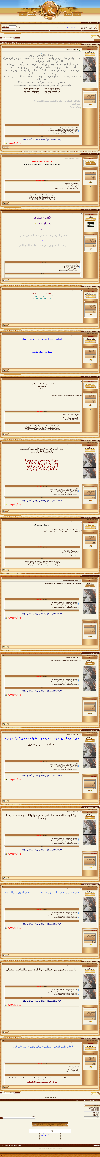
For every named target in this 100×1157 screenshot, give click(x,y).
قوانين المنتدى (96, 1117)
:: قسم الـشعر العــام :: (57, 27)
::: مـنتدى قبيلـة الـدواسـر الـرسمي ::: (87, 27)
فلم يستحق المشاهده (74, 1066)
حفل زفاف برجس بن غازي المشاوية (71, 414)
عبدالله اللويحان (75, 1070)
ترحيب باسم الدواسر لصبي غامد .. (71, 184)
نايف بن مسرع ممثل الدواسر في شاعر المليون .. (67, 129)
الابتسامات (97, 1113)
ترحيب (77, 187)
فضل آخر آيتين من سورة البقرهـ (72, 265)
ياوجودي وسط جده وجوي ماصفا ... (71, 183)
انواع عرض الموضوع (6, 42)
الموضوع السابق (53, 1097)
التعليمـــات (47, 30)
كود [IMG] (97, 1114)
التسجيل (82, 30)
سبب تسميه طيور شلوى (73, 1069)
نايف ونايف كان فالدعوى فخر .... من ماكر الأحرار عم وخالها (66, 188)
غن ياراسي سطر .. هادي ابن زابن (72, 415)
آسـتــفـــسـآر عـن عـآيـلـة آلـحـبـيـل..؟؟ (70, 266)
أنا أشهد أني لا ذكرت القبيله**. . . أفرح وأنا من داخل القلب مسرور (64, 127)
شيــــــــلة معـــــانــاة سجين (72, 1071)
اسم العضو (18, 26)
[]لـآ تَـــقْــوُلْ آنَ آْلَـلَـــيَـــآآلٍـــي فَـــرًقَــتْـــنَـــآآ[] (69, 270)
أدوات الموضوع (14, 42)
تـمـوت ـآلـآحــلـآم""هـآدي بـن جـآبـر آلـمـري (69, 268)
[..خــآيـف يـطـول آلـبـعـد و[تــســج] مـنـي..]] (70, 267)
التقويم (15, 30)
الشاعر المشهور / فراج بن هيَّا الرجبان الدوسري (68, 131)
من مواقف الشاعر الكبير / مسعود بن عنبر (70, 417)
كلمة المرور (18, 27)
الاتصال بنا (19, 1145)
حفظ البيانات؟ (5, 26)
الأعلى (1, 1145)
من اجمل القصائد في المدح (73, 1067)
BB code (97, 1112)
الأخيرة (3, 37)
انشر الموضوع (97, 39)
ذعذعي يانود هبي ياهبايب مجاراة (72, 419)
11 (9, 37)
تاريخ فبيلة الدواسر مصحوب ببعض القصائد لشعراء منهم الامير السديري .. (63, 130)
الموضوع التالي (46, 1097)
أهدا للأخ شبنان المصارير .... (73, 186)
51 (7, 37)
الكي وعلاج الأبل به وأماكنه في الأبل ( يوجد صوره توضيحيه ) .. (65, 132)
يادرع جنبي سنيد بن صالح (73, 418)
